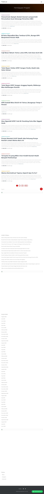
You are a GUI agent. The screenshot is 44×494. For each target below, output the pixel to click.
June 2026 (3, 321)
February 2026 (4, 329)
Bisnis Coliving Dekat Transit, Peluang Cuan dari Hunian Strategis (14, 237)
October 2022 (4, 417)
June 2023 (3, 399)
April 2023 (3, 404)
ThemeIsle (26, 491)
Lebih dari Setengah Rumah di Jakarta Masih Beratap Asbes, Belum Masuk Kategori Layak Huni (20, 263)
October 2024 (4, 364)
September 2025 (4, 340)
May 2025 (3, 349)
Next (26, 185)
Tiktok (3, 474)
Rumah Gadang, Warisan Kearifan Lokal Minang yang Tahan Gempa (14, 255)
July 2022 (3, 424)
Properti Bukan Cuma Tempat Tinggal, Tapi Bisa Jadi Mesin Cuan (14, 266)
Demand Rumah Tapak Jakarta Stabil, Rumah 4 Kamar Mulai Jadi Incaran (15, 250)
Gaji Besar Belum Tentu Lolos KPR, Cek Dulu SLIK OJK (21, 53)
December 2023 (4, 386)
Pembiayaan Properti (5, 15)
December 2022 (4, 413)
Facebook (4, 479)
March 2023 (3, 406)
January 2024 (4, 384)
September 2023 (4, 393)
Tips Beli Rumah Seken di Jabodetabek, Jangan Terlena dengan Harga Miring (16, 239)
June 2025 (3, 347)
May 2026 (3, 323)
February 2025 (4, 356)
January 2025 (4, 358)
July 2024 (3, 371)
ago (9, 28)
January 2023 (4, 410)
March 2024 (3, 380)
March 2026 (3, 327)
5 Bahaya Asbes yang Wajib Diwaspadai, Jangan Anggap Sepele (14, 261)
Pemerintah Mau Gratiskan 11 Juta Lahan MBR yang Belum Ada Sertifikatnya (16, 241)
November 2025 (4, 336)
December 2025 (4, 334)
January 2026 (4, 332)
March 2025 (3, 353)
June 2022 (3, 426)
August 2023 (3, 395)
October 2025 (4, 338)
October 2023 (4, 391)
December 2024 (4, 360)
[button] (37, 491)
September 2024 (4, 367)
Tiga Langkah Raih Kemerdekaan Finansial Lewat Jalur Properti (14, 252)
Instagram (4, 476)
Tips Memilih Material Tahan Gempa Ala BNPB (10, 246)
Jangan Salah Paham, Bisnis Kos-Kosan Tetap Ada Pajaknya (13, 259)
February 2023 (4, 408)
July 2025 (3, 345)
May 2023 (3, 402)
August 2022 (3, 421)
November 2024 (4, 362)
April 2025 (3, 351)
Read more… (12, 26)
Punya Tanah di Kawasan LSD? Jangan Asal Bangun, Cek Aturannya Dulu (15, 244)
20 (22, 185)
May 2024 (3, 375)
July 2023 (3, 397)
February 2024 (4, 382)
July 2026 (3, 318)
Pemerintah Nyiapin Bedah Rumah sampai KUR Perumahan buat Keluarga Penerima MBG (19, 257)
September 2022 (4, 419)
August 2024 (3, 369)
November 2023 (4, 389)
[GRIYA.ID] (4, 2)
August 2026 (3, 316)
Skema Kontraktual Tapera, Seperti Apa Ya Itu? (19, 173)
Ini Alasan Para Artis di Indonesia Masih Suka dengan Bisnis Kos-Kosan (15, 248)
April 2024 (3, 378)
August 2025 (3, 343)
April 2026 (3, 325)
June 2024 (3, 373)
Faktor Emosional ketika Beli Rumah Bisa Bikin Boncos (12, 268)
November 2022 (4, 415)
